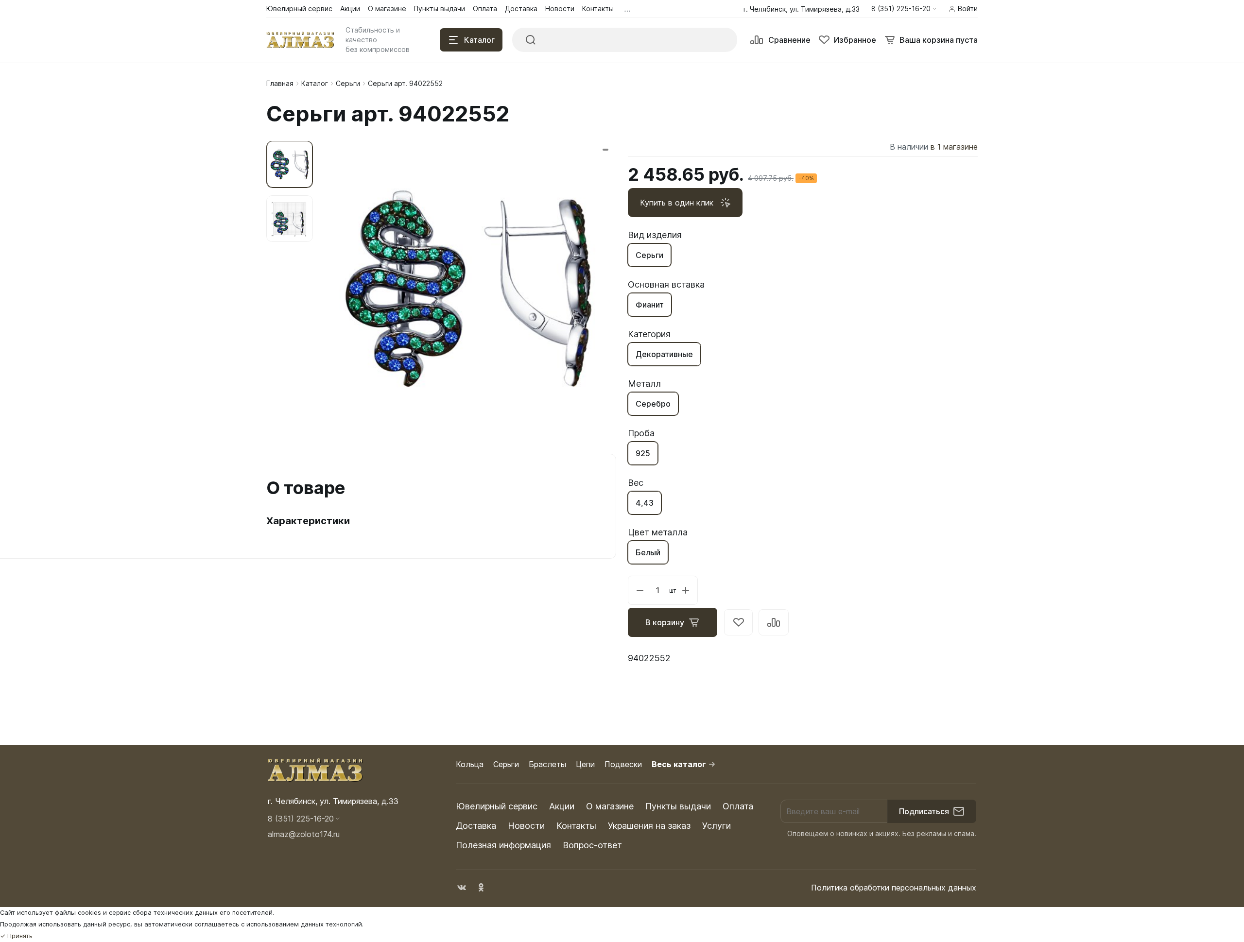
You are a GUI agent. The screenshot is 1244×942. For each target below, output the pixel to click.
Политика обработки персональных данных (893, 887)
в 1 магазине (954, 147)
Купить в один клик (676, 202)
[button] (903, 8)
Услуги (716, 826)
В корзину (664, 622)
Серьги (348, 83)
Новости (526, 826)
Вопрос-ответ (592, 845)
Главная (280, 83)
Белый (648, 552)
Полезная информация (503, 845)
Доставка (476, 826)
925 (643, 453)
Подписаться (924, 811)
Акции (561, 806)
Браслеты (547, 764)
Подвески (623, 764)
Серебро (653, 404)
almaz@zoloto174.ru (304, 834)
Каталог (314, 83)
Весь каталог (679, 764)
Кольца (470, 764)
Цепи (585, 764)
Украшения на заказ (649, 826)
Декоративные (664, 354)
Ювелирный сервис (496, 806)
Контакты (576, 826)
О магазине (610, 806)
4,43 (645, 503)
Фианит (650, 304)
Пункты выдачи (678, 806)
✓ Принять (16, 936)
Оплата (738, 806)
